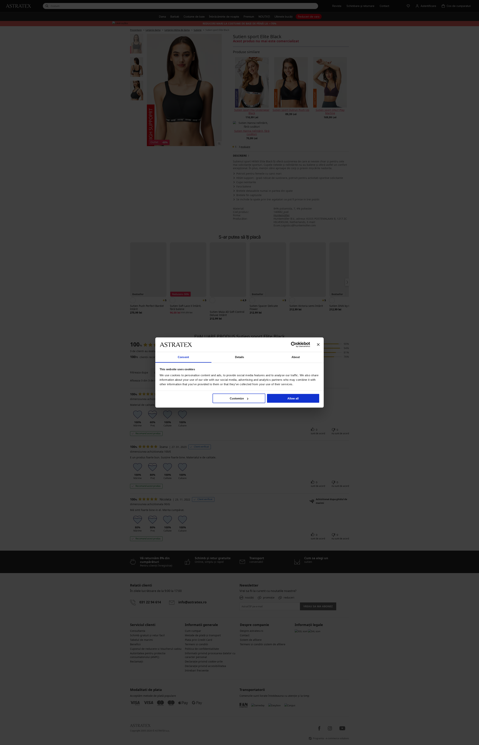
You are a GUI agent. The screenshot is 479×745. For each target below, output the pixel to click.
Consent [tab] (183, 356)
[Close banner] (318, 344)
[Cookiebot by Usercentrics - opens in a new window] (293, 344)
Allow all (293, 398)
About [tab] (296, 356)
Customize (237, 398)
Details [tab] (239, 356)
